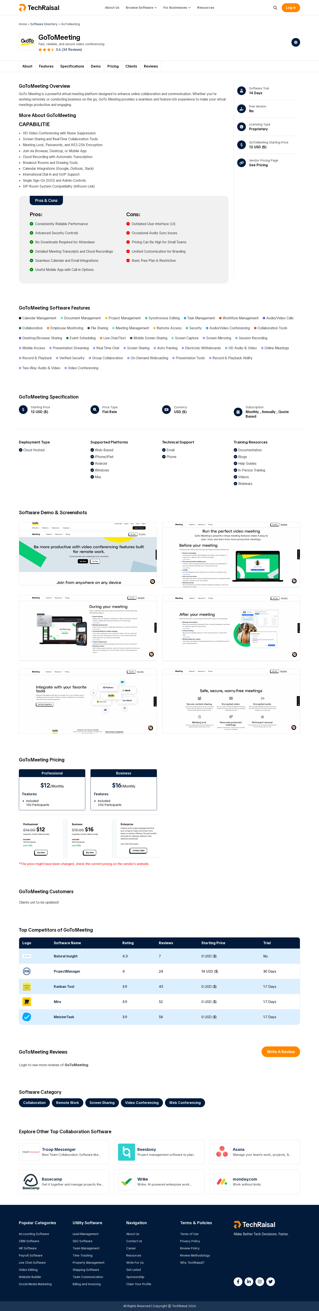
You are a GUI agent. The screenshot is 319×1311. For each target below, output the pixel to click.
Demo (96, 66)
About (27, 66)
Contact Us (134, 1241)
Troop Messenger (59, 1149)
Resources (205, 7)
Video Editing (28, 1270)
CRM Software (29, 1241)
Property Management (88, 1263)
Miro (57, 1002)
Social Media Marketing (35, 1284)
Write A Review (281, 1051)
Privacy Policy (190, 1241)
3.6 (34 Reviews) (69, 49)
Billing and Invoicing (87, 1284)
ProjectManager (67, 971)
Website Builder (30, 1277)
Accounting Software (34, 1234)
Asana (239, 1149)
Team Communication (88, 1277)
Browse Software (139, 7)
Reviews (151, 66)
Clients (131, 66)
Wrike (142, 1179)
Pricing (113, 66)
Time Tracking (82, 1255)
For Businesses (175, 7)
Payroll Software (31, 1255)
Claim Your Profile (138, 1284)
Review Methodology (195, 1255)
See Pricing (258, 165)
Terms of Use (189, 1234)
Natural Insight (65, 956)
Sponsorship (135, 1277)
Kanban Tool (64, 986)
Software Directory (44, 24)
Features (46, 66)
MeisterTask (64, 1017)
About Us (112, 7)
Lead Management (86, 1234)
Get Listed (133, 1270)
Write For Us (135, 1263)
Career (131, 1248)
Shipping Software (86, 1270)
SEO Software (82, 1241)
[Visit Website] (294, 42)
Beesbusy (146, 1149)
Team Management (86, 1248)
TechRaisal (43, 7)
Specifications (72, 66)
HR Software (28, 1248)
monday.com (245, 1179)
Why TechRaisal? (192, 1263)
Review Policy (190, 1248)
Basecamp (52, 1179)
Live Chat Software (32, 1263)
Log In (291, 7)
